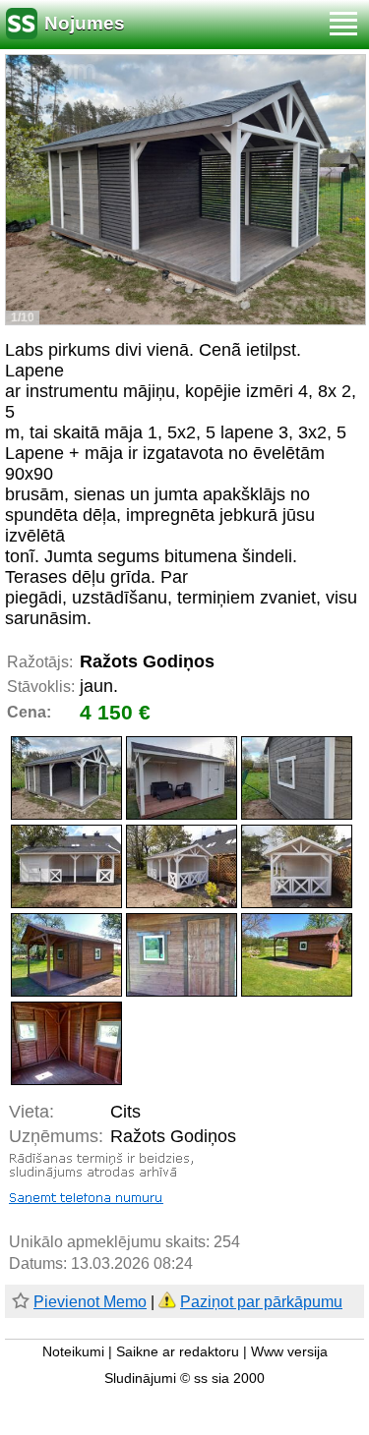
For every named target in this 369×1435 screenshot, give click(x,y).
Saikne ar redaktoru (177, 1352)
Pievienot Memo (90, 1301)
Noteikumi (73, 1352)
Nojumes (84, 23)
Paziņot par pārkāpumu (261, 1301)
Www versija (289, 1352)
